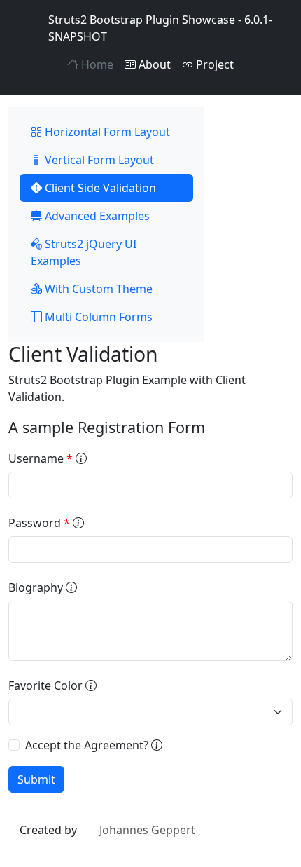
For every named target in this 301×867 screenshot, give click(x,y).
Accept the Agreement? (88, 745)
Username (40, 458)
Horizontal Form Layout (106, 131)
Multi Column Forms (97, 317)
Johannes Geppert (146, 830)
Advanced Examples (96, 216)
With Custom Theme (97, 288)
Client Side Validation (99, 188)
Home (95, 64)
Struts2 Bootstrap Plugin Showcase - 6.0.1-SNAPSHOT (160, 28)
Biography (37, 587)
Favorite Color (46, 685)
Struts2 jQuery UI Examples (83, 252)
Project (213, 64)
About (153, 64)
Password (39, 523)
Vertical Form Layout (98, 160)
